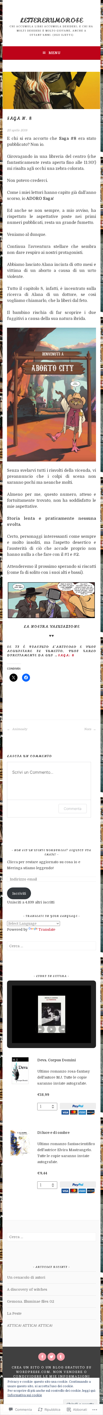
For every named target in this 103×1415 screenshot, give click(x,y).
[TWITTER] (52, 1357)
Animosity (19, 729)
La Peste (14, 1313)
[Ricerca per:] (51, 946)
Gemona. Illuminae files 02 (30, 1301)
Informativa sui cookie (25, 1395)
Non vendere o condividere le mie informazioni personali (51, 1376)
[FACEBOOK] (42, 1357)
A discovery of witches (27, 1289)
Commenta (73, 808)
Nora (88, 729)
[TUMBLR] (61, 1357)
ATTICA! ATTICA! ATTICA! (29, 1325)
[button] (40, 1029)
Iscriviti (19, 893)
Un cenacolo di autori (26, 1277)
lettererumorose (51, 20)
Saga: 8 (66, 655)
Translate (46, 929)
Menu (54, 53)
